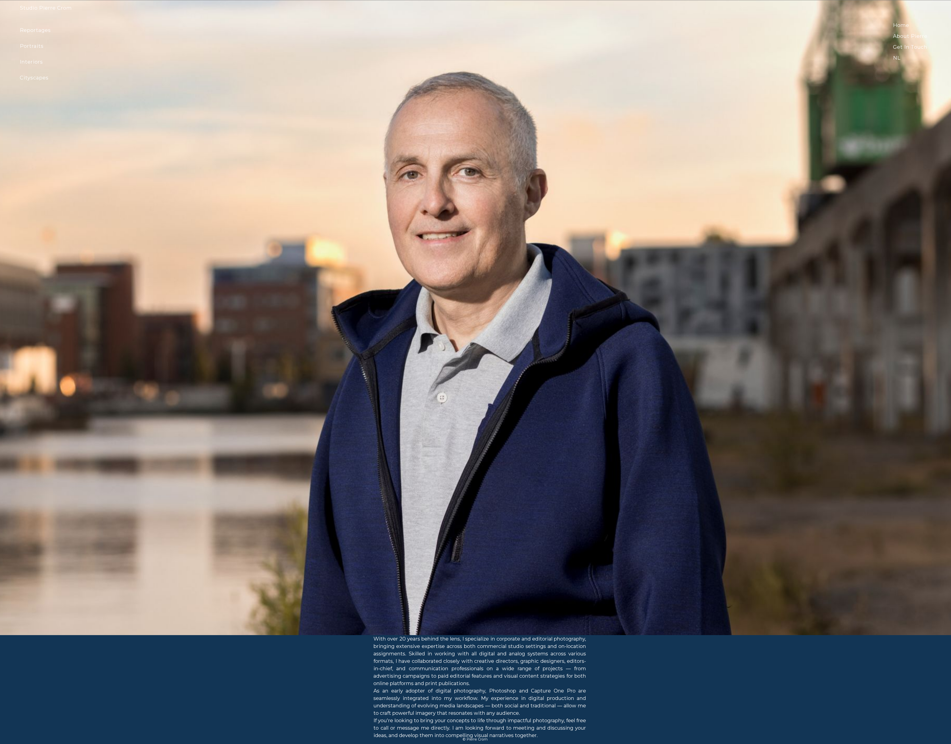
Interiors (31, 62)
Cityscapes (34, 78)
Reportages (35, 30)
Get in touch (910, 47)
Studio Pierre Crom (46, 8)
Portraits (32, 46)
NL (896, 58)
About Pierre (910, 36)
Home (901, 25)
